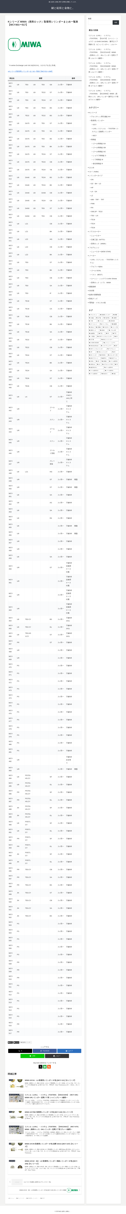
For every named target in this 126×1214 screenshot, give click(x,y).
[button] (57, 1056)
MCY (11, 1042)
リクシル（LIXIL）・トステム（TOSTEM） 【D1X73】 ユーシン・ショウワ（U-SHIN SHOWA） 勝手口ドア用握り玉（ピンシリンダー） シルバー (103, 40)
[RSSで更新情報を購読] (49, 1067)
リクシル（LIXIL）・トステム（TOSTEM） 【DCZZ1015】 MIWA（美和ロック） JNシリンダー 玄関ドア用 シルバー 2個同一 (103, 53)
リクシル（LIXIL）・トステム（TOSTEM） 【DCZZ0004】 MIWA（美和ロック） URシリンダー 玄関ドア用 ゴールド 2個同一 (103, 81)
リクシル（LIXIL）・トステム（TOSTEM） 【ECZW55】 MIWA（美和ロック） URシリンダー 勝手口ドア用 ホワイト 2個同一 (103, 95)
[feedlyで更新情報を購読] (45, 1067)
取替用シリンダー (26, 1042)
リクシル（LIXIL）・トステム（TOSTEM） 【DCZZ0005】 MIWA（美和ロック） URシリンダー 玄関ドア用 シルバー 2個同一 (103, 67)
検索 (89, 19)
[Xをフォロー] (40, 1067)
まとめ (17, 1042)
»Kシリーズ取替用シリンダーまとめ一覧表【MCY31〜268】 (30, 71)
